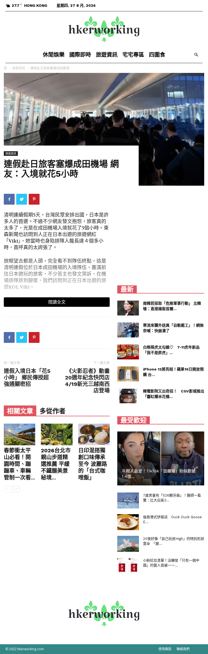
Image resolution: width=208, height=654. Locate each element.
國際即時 (80, 54)
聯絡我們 (183, 649)
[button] (196, 54)
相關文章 (20, 411)
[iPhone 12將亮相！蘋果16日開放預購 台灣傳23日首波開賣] (128, 373)
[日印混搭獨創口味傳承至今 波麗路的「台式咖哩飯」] (94, 434)
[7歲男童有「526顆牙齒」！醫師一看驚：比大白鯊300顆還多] (128, 500)
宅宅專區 (133, 54)
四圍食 (157, 54)
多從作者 (53, 411)
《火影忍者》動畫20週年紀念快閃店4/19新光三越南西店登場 (87, 381)
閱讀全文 (57, 302)
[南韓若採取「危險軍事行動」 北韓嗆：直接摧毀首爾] (128, 308)
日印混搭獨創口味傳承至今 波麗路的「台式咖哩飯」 (92, 464)
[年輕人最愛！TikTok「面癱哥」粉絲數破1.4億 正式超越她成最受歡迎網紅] (160, 458)
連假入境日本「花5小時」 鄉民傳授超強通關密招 (27, 377)
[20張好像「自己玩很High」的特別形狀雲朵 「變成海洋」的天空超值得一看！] (128, 544)
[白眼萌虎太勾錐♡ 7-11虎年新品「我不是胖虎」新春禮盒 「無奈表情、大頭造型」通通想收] (128, 351)
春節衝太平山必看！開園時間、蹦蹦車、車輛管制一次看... (19, 464)
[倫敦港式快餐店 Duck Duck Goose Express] (128, 522)
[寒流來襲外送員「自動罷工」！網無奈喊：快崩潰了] (128, 330)
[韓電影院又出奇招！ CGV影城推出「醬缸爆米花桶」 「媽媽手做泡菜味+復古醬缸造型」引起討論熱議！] (128, 395)
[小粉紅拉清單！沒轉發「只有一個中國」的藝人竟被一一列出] (128, 566)
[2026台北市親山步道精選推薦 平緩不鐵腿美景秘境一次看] (56, 434)
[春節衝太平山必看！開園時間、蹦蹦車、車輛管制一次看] (19, 434)
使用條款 (164, 649)
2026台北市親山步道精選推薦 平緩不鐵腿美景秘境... (56, 464)
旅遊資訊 (107, 54)
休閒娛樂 (53, 54)
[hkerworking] (104, 29)
